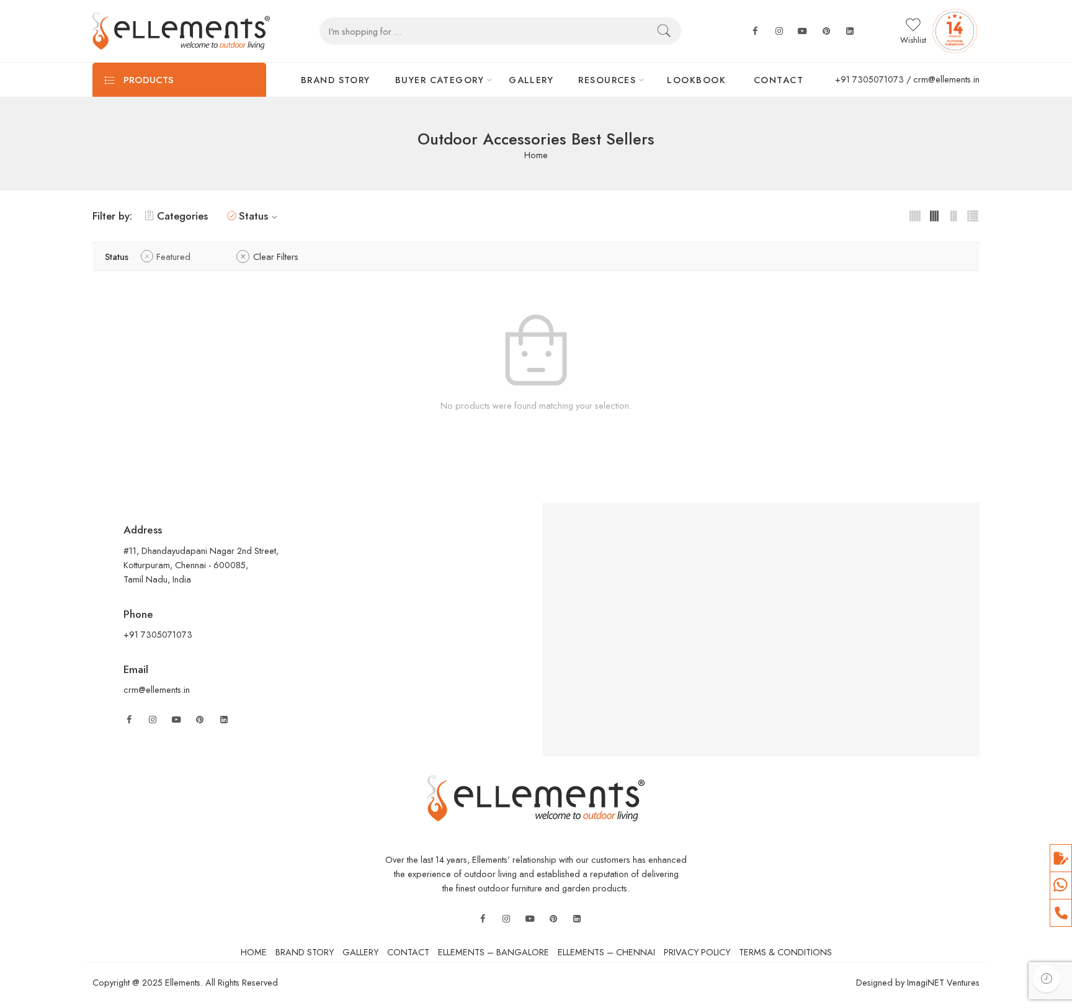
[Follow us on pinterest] (826, 31)
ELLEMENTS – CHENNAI (606, 951)
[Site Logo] (536, 796)
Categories (182, 215)
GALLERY (531, 79)
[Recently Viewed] (1046, 978)
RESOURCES (607, 79)
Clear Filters (275, 256)
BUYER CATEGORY (439, 79)
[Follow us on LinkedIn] (224, 720)
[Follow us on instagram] (779, 31)
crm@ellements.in (946, 79)
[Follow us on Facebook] (755, 31)
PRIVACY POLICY (697, 951)
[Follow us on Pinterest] (199, 720)
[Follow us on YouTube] (176, 720)
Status (253, 215)
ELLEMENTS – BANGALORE (493, 951)
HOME (254, 951)
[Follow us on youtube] (802, 31)
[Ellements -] (181, 31)
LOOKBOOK (696, 79)
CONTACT (778, 79)
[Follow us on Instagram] (152, 720)
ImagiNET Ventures (942, 982)
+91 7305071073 (869, 79)
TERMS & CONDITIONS (785, 951)
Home (536, 155)
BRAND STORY (335, 79)
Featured (173, 256)
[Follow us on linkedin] (849, 31)
